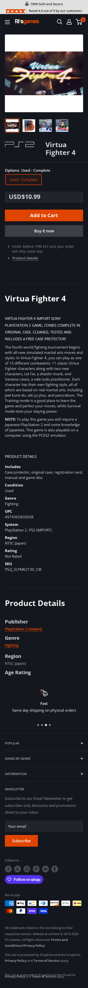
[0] (79, 22)
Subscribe (21, 840)
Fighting (12, 645)
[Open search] (59, 22)
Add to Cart (44, 215)
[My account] (69, 22)
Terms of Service (46, 960)
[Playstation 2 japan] (25, 144)
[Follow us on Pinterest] (36, 869)
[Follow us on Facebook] (8, 869)
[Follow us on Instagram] (26, 869)
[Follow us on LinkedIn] (45, 869)
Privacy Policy (34, 945)
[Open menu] (7, 22)
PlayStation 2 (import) (23, 629)
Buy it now (44, 231)
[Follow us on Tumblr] (54, 869)
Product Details (25, 258)
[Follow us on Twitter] (17, 869)
